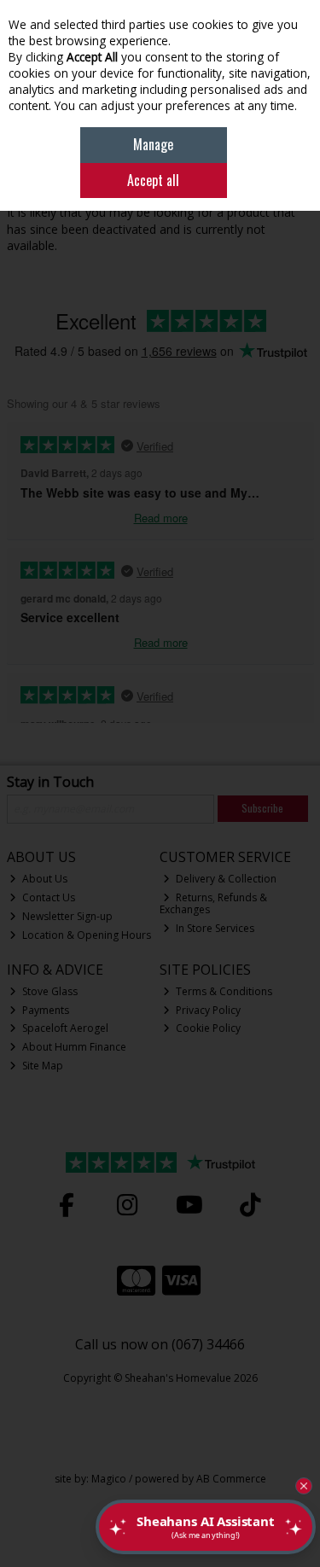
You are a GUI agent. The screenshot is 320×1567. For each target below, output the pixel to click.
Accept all (153, 180)
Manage (153, 144)
